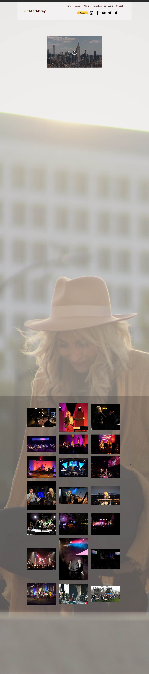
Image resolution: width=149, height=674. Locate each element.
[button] (82, 12)
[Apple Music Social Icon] (116, 13)
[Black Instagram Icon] (91, 13)
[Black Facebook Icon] (97, 13)
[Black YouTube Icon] (103, 13)
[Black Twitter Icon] (110, 13)
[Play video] (74, 52)
